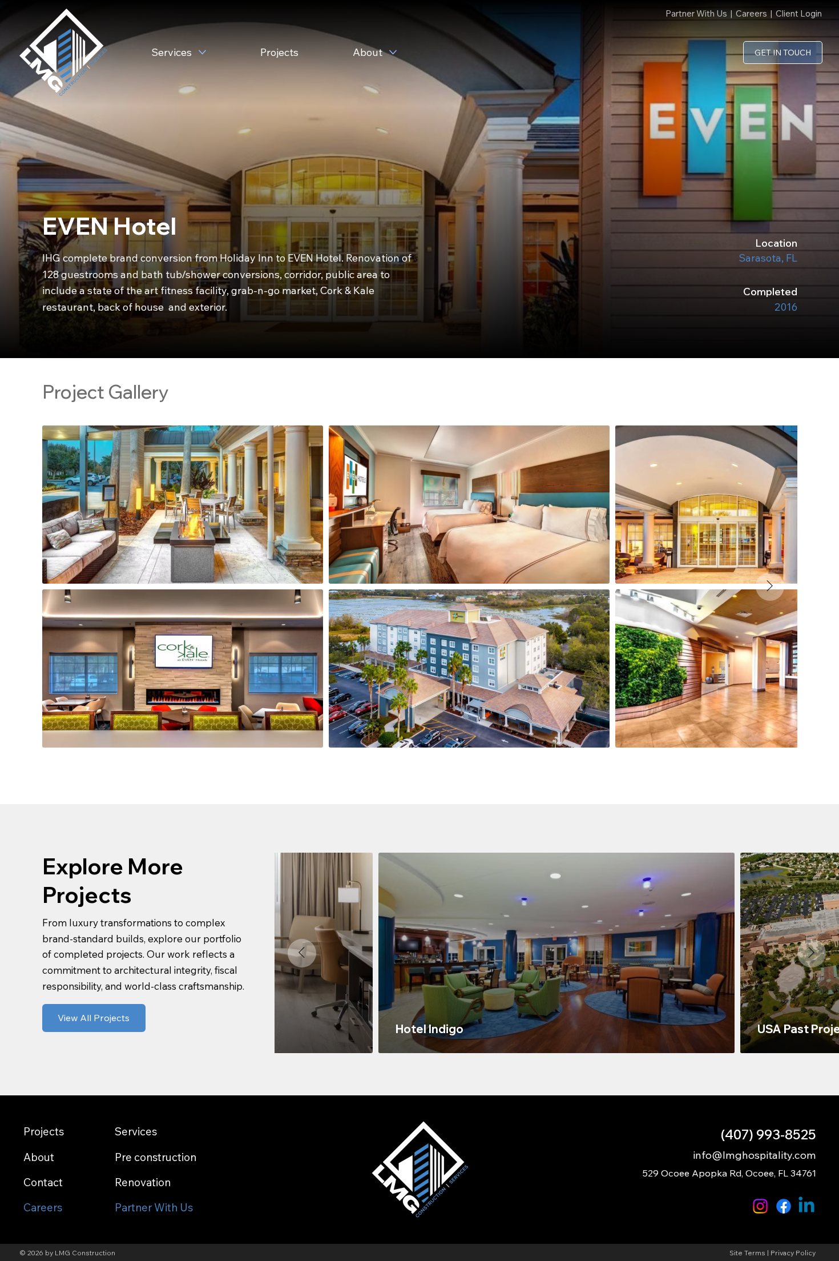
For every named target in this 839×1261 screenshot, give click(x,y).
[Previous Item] (302, 953)
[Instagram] (760, 1206)
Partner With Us (697, 13)
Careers (751, 13)
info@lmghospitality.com (754, 1155)
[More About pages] (393, 52)
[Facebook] (783, 1206)
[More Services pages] (202, 52)
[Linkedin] (806, 1206)
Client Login (799, 13)
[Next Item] (770, 586)
